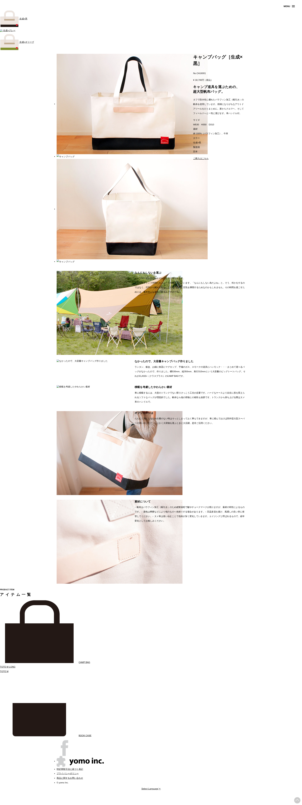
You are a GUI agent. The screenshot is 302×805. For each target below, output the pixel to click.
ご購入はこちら (201, 158)
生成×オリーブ (26, 42)
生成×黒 (23, 18)
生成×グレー (9, 30)
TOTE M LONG (7, 667)
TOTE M (4, 671)
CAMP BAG (84, 662)
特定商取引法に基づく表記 (70, 769)
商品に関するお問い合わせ (70, 778)
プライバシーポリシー (68, 773)
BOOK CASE (85, 735)
